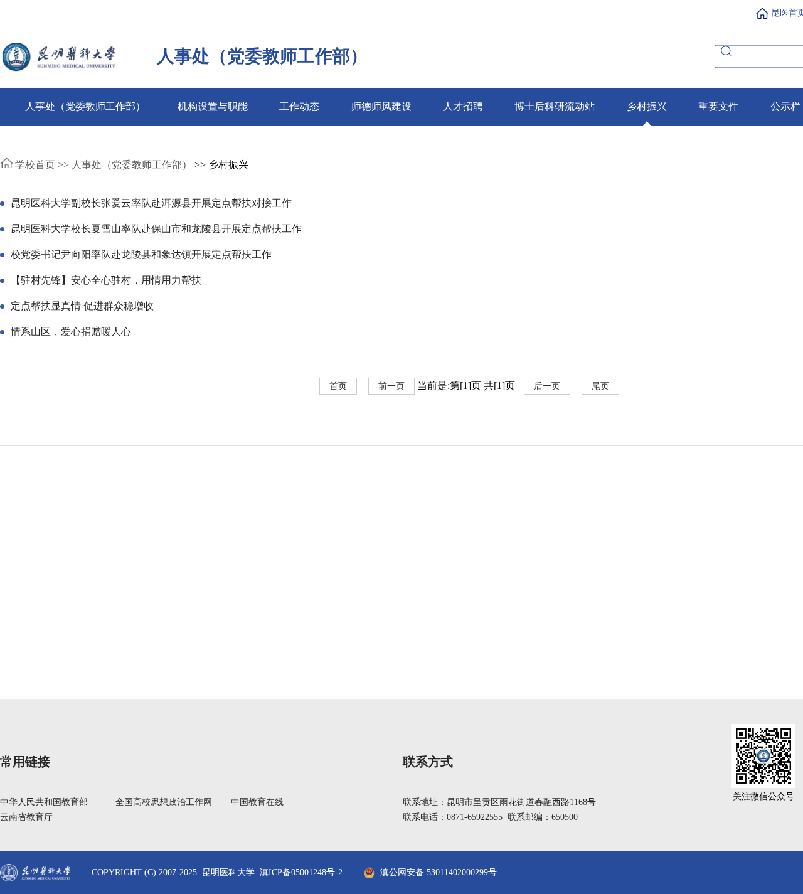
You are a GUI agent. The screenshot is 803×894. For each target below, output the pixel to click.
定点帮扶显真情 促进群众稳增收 (82, 306)
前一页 (391, 386)
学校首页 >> (41, 164)
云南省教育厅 (26, 817)
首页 (338, 386)
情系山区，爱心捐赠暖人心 (71, 331)
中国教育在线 (257, 802)
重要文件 (718, 106)
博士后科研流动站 (554, 106)
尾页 (600, 386)
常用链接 (25, 762)
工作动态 (299, 106)
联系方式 (428, 762)
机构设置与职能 (213, 106)
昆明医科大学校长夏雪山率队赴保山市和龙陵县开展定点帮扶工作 (156, 228)
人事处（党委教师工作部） (85, 106)
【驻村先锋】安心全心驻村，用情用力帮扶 (106, 280)
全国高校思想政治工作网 (163, 802)
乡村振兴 (647, 106)
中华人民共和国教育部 (44, 802)
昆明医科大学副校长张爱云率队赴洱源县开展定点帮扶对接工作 (151, 203)
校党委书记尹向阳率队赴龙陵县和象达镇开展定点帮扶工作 (141, 254)
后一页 (547, 386)
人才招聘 (463, 106)
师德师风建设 (381, 106)
